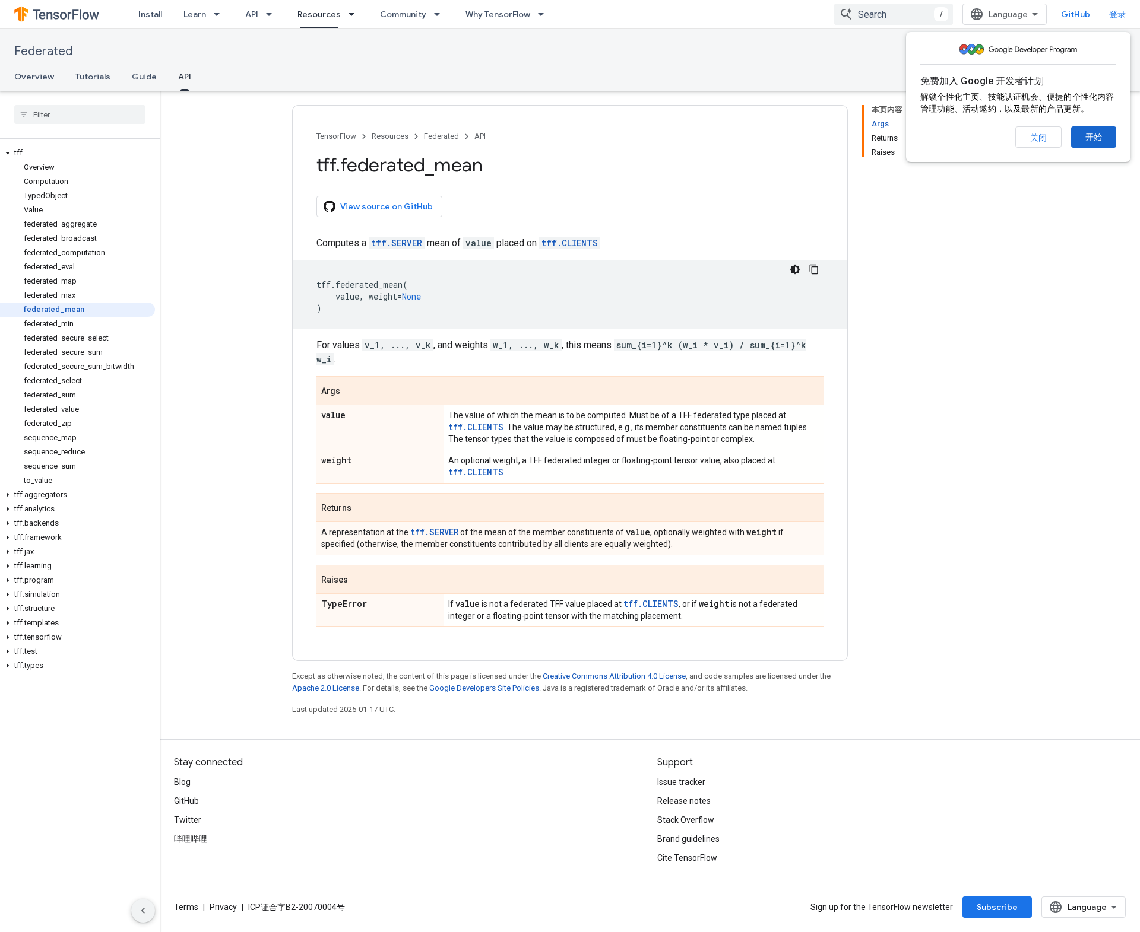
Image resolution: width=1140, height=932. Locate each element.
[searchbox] (79, 114)
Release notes (684, 801)
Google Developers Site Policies (484, 687)
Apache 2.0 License (325, 687)
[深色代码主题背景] (795, 269)
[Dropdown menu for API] (272, 14)
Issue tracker (681, 782)
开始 (1093, 137)
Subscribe (997, 907)
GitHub (1075, 14)
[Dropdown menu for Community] (440, 14)
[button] (77, 153)
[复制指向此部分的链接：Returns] (363, 508)
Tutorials (92, 76)
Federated (43, 51)
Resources (319, 14)
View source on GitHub (386, 206)
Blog (182, 782)
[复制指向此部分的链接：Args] (352, 391)
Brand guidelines (688, 839)
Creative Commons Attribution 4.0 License (614, 676)
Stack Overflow (685, 820)
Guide (144, 76)
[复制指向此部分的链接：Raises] (360, 580)
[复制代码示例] (814, 269)
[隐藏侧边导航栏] (143, 911)
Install (150, 14)
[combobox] (893, 14)
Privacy (223, 907)
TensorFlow (336, 136)
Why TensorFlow (498, 14)
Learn (194, 14)
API (251, 14)
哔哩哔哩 (190, 839)
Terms (186, 907)
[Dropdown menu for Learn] (220, 14)
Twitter (187, 820)
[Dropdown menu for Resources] (355, 14)
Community (403, 14)
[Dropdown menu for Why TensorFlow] (544, 14)
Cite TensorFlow (687, 858)
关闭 (1038, 137)
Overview (34, 76)
